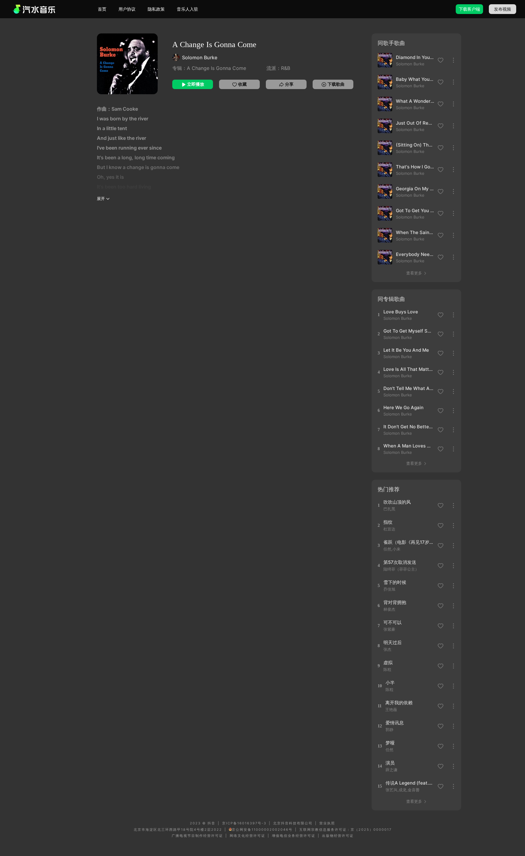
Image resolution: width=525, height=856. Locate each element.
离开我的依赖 (399, 703)
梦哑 (390, 743)
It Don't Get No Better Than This (408, 427)
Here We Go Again (403, 407)
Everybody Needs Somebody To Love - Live (415, 254)
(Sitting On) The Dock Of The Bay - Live (415, 145)
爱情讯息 (395, 723)
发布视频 (502, 9)
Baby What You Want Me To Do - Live (415, 79)
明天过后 (392, 642)
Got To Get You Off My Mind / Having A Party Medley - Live (415, 210)
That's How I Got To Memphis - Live (415, 167)
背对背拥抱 (394, 602)
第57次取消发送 (399, 562)
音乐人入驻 (187, 9)
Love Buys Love (400, 312)
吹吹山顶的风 (397, 502)
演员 (390, 763)
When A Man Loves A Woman (408, 446)
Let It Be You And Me (406, 350)
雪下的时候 (394, 582)
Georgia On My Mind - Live (415, 189)
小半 (390, 682)
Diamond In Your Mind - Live (415, 57)
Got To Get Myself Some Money (408, 331)
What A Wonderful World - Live (415, 101)
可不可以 (392, 622)
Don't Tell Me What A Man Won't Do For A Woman (408, 388)
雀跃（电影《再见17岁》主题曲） (408, 542)
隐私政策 (156, 9)
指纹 (388, 522)
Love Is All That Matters (408, 369)
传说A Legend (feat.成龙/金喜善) (411, 783)
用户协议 (127, 9)
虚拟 (388, 662)
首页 (102, 9)
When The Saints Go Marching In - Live (415, 232)
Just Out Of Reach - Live (415, 123)
